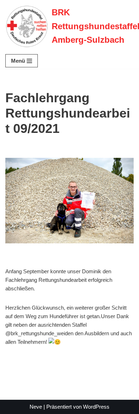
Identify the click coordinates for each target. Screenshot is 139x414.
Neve (36, 407)
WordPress (96, 407)
